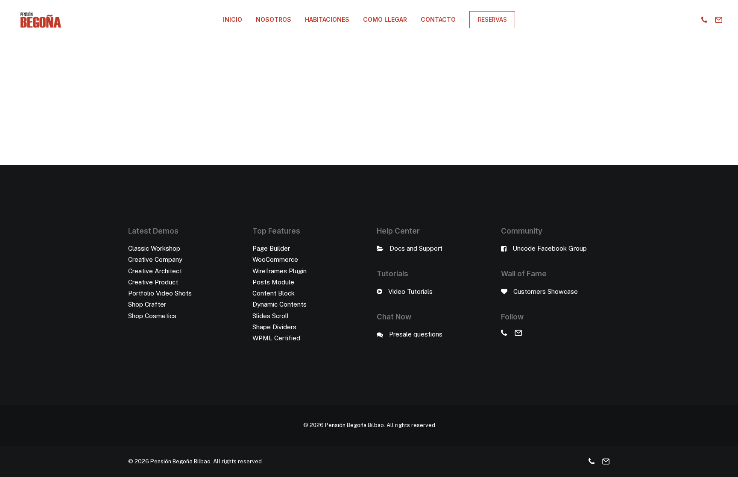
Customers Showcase (545, 291)
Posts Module (273, 282)
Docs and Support (416, 248)
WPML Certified (276, 338)
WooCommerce (275, 259)
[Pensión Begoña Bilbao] (40, 20)
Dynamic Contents (279, 304)
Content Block (273, 293)
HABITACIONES (327, 19)
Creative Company (155, 259)
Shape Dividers (274, 327)
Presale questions (415, 334)
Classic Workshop (154, 248)
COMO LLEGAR (385, 19)
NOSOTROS (273, 19)
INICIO (232, 19)
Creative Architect (155, 271)
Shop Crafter (147, 304)
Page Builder (271, 248)
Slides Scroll (270, 315)
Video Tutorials (410, 291)
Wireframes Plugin (279, 271)
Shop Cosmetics (152, 315)
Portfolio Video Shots (160, 293)
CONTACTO (438, 19)
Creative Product (153, 282)
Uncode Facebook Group (549, 248)
